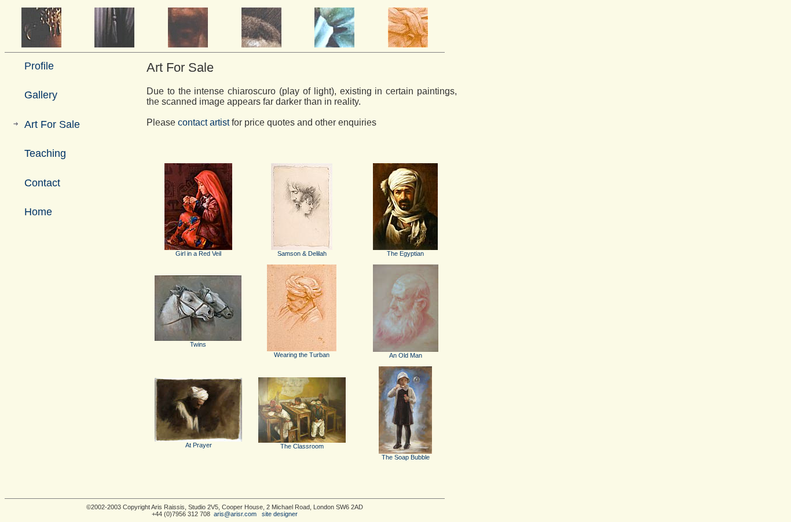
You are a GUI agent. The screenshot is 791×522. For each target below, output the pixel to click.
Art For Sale (52, 124)
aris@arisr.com (235, 513)
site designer (280, 513)
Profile (39, 66)
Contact (42, 183)
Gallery (40, 95)
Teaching (45, 153)
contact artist (203, 122)
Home (38, 212)
